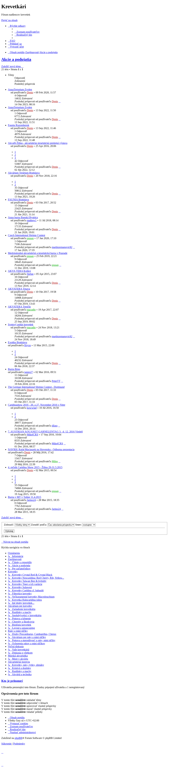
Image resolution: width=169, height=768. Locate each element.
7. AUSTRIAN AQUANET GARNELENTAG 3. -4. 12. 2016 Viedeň (45, 431)
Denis (30, 92)
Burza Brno (14, 369)
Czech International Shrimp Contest (26, 235)
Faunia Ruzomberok (18, 125)
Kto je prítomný (12, 681)
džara (54, 425)
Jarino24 (31, 500)
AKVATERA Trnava (19, 288)
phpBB (18, 738)
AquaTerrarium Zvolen (20, 89)
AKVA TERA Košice (19, 271)
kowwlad (32, 407)
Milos (55, 461)
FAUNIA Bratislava (18, 199)
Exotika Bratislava (17, 342)
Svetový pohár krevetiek (20, 324)
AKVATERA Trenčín (19, 306)
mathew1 (31, 220)
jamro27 (28, 372)
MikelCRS (32, 434)
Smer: (78, 524)
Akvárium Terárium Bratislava (24, 172)
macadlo (31, 309)
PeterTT (56, 381)
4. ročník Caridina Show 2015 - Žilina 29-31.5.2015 (35, 467)
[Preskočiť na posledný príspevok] (60, 101)
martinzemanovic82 (62, 247)
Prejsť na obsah (9, 20)
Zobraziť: (9, 524)
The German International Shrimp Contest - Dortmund (36, 387)
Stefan (30, 274)
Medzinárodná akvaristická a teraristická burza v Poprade (37, 253)
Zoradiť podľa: (39, 524)
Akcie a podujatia (16, 59)
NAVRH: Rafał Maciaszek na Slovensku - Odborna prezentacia (41, 449)
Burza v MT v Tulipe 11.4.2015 (24, 497)
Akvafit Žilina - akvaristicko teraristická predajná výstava (37, 143)
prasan (30, 238)
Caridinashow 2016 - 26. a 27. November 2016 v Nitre (36, 404)
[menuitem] (27, 31)
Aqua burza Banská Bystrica (23, 217)
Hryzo (27, 345)
